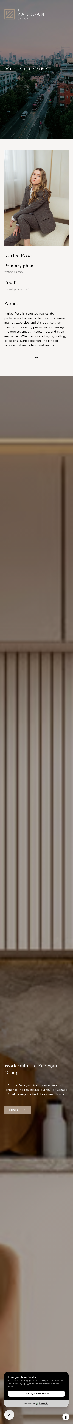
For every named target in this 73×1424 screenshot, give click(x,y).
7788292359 (13, 272)
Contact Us (17, 1110)
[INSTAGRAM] (36, 358)
